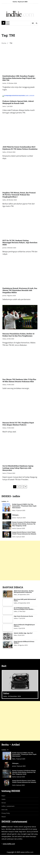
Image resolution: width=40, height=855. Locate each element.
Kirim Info (4, 810)
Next (25, 486)
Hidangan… (15, 515)
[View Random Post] (33, 23)
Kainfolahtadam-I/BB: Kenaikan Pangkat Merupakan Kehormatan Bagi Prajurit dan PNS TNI (18, 78)
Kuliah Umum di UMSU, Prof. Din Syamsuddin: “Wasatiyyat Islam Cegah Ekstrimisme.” (24, 505)
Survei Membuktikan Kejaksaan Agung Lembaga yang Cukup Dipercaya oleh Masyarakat (17, 468)
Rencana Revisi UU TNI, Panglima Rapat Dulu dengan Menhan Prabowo (18, 423)
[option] (20, 684)
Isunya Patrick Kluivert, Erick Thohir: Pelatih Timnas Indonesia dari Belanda (24, 533)
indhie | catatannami (8, 806)
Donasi (4, 803)
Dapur (3, 796)
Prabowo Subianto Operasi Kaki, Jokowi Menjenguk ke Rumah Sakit (18, 102)
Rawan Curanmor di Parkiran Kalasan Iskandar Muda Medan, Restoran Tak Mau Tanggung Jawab (24, 523)
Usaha (3, 799)
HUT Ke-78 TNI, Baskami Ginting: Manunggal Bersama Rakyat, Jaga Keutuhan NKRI (19, 242)
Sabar (6, 693)
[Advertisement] (20, 560)
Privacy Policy (6, 813)
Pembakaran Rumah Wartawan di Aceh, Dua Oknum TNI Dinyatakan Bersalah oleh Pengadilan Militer (19, 290)
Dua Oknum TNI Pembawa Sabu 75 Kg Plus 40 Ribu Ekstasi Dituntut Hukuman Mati (19, 380)
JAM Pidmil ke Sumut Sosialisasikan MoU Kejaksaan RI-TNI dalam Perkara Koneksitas (19, 148)
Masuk (4, 817)
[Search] (36, 23)
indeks (4, 501)
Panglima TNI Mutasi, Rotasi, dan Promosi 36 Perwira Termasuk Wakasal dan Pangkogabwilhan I (19, 195)
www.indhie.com (9, 844)
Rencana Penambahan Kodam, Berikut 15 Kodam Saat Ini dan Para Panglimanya (18, 335)
